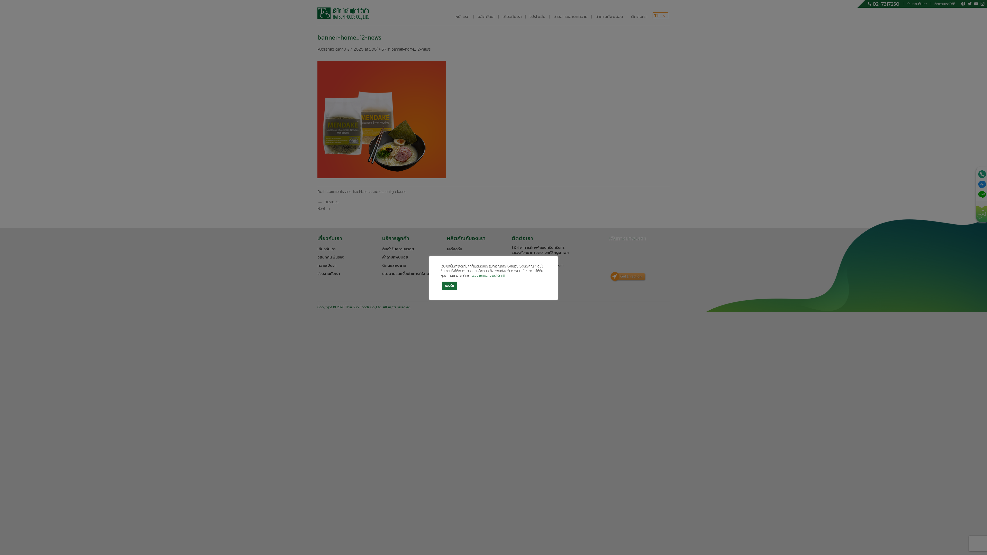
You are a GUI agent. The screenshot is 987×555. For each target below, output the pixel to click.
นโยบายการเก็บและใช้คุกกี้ (488, 276)
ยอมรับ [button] (449, 286)
